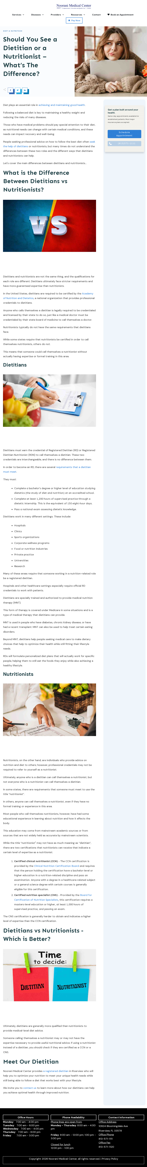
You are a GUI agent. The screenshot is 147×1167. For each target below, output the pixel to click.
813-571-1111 (106, 1138)
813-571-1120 (106, 1147)
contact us (29, 1088)
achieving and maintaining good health (62, 105)
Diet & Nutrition (12, 31)
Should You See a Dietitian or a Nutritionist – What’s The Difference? (30, 56)
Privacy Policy (110, 1159)
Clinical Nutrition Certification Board (56, 866)
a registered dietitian (55, 1071)
